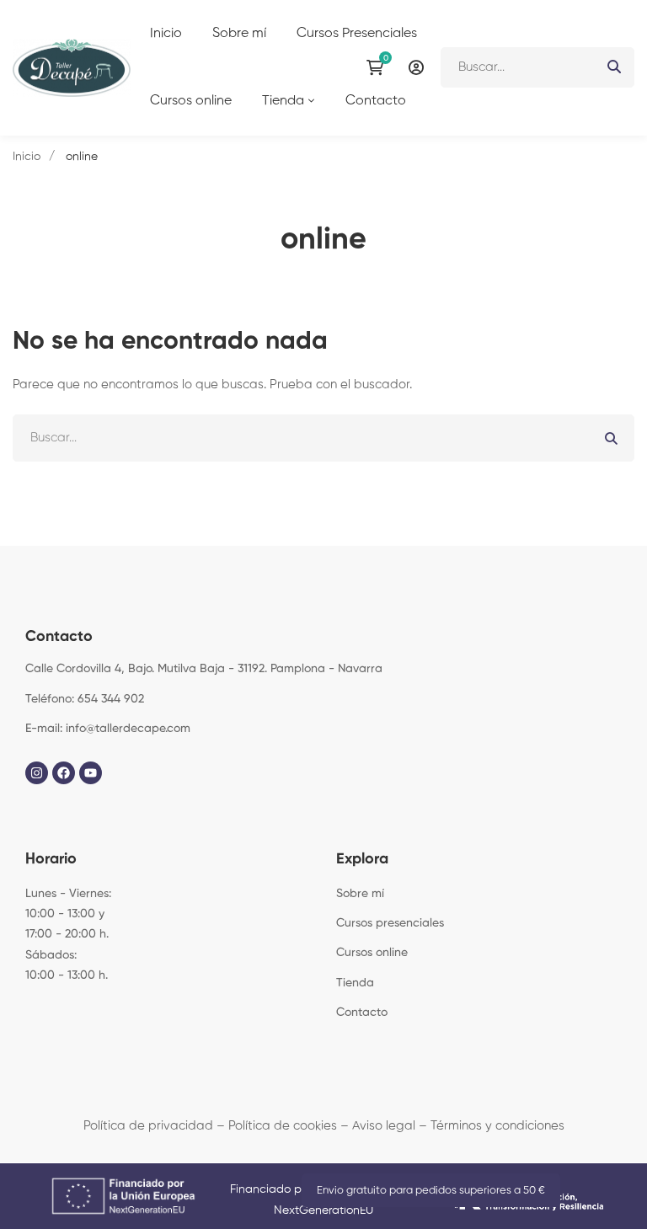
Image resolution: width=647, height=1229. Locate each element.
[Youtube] (90, 772)
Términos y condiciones (497, 1125)
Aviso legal (383, 1125)
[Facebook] (63, 772)
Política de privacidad (148, 1125)
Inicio (26, 157)
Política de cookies (282, 1125)
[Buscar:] (537, 67)
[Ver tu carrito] (379, 67)
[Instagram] (36, 772)
